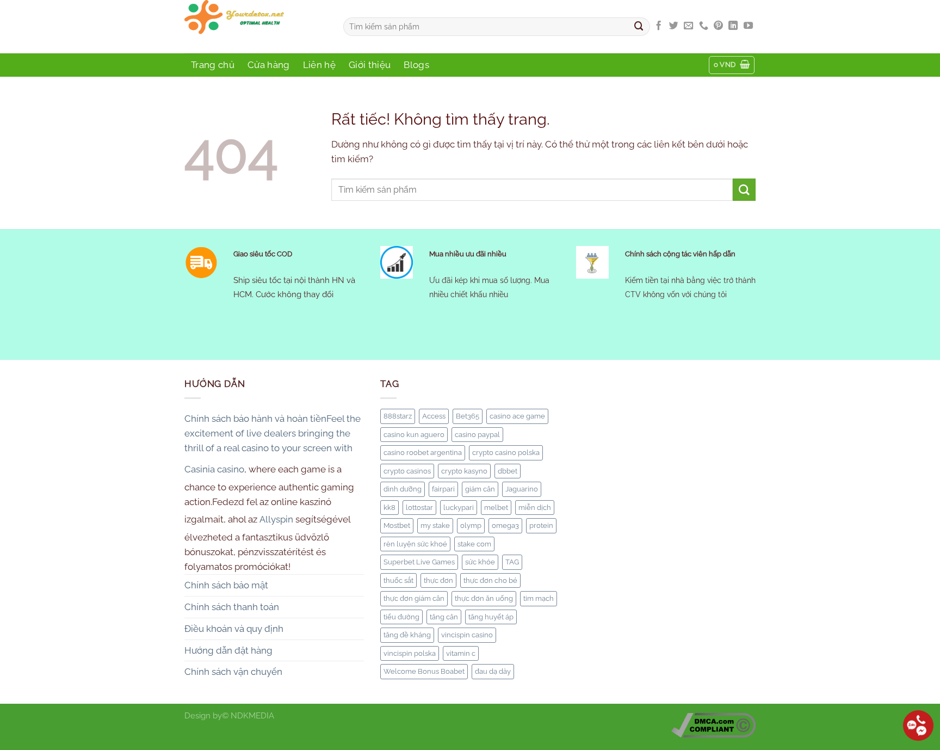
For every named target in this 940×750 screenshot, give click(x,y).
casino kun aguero (414, 434)
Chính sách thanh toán (231, 606)
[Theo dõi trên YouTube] (748, 26)
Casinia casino (214, 469)
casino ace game (517, 415)
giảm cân (480, 488)
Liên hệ (319, 64)
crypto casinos (407, 470)
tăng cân (444, 616)
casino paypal (477, 434)
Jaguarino (521, 488)
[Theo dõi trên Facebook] (658, 26)
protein (541, 525)
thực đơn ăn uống (484, 598)
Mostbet (397, 525)
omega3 (505, 525)
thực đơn (438, 580)
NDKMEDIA (252, 716)
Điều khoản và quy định (233, 628)
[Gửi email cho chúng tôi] (688, 26)
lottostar (419, 507)
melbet (496, 507)
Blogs (416, 64)
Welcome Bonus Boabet (424, 671)
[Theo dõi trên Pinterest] (718, 26)
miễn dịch (534, 507)
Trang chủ (212, 64)
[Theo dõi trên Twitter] (673, 26)
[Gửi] (639, 26)
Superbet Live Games (419, 561)
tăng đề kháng (407, 634)
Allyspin (276, 519)
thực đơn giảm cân (414, 598)
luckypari (458, 507)
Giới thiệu (370, 64)
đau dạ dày (493, 671)
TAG (512, 561)
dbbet (507, 470)
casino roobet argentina (423, 452)
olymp (470, 525)
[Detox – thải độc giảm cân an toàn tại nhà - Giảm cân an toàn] (255, 26)
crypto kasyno (464, 470)
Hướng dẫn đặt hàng (228, 650)
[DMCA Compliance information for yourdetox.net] (713, 725)
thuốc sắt (398, 580)
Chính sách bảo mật (226, 585)
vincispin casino (467, 634)
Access (434, 415)
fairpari (443, 488)
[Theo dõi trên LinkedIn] (733, 26)
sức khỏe (480, 561)
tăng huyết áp (491, 616)
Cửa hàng (269, 64)
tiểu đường (401, 616)
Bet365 (467, 415)
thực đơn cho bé (490, 580)
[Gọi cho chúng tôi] (703, 26)
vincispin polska (410, 653)
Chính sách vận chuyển (233, 671)
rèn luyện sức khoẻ (415, 543)
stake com (474, 543)
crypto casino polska (506, 452)
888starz (398, 415)
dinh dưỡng (403, 488)
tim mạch (538, 598)
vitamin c (460, 653)
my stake (435, 525)
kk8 (389, 507)
